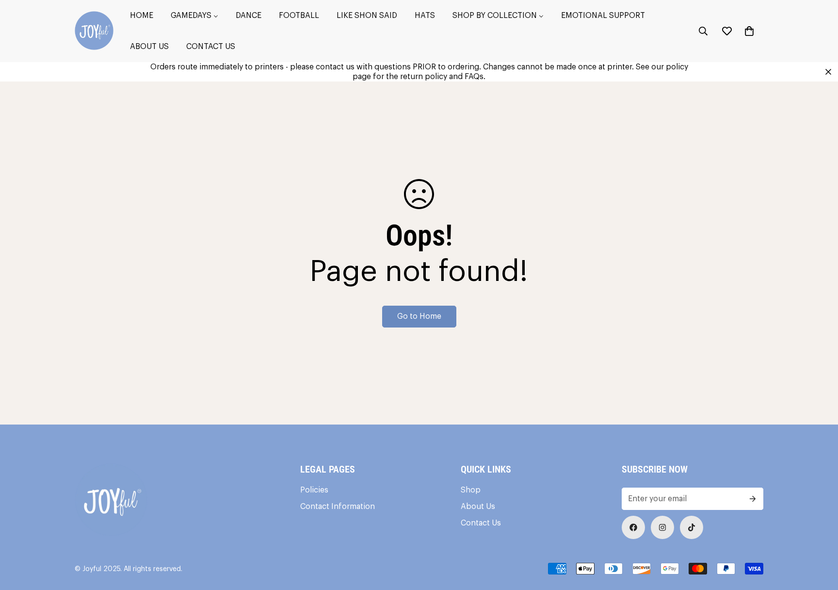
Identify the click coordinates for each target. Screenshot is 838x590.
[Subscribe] (752, 499)
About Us (478, 506)
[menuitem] (141, 15)
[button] (749, 31)
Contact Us (481, 523)
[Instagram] (662, 527)
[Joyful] (94, 31)
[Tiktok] (691, 527)
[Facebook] (633, 527)
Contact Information (337, 506)
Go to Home (419, 316)
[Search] (703, 31)
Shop (471, 490)
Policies (314, 490)
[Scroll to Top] (819, 537)
